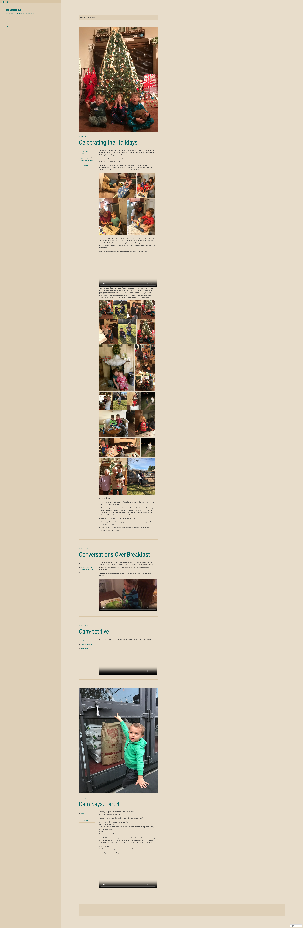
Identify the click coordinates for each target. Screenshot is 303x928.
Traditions (88, 162)
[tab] (3, 2)
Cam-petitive (94, 631)
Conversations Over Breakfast (114, 554)
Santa (82, 162)
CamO (7, 19)
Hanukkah (90, 160)
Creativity (90, 567)
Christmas (88, 157)
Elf (93, 157)
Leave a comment (86, 165)
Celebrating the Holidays (108, 142)
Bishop (83, 157)
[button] (108, 185)
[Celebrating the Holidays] (118, 79)
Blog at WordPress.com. (91, 910)
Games (82, 644)
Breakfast (84, 567)
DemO (7, 23)
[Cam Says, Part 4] (118, 741)
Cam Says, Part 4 (99, 804)
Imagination (84, 569)
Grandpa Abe (88, 644)
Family (82, 158)
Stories (90, 569)
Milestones (9, 27)
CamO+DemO (14, 10)
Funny (82, 817)
